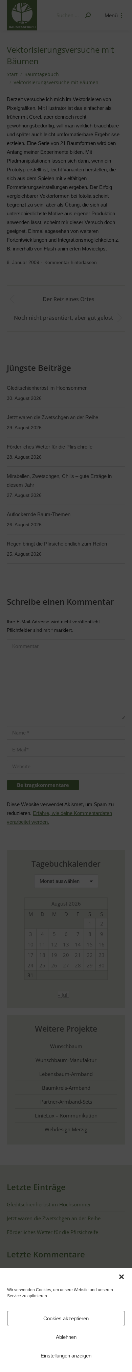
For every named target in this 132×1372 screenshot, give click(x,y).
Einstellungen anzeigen (66, 1355)
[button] (121, 1276)
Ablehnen (66, 1337)
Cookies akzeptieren (66, 1318)
